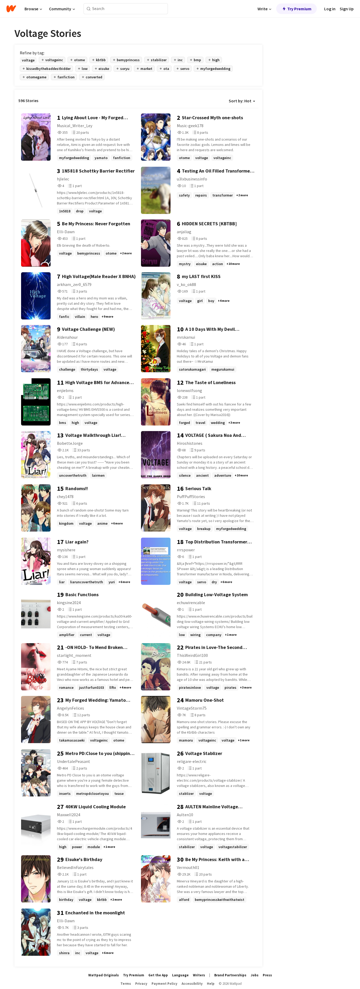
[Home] (11, 8)
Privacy (141, 983)
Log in (329, 8)
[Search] (89, 9)
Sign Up (347, 8)
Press (267, 975)
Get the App (158, 975)
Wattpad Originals (103, 975)
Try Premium (299, 8)
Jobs (255, 975)
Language (180, 975)
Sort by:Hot (240, 100)
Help (211, 983)
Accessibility (192, 983)
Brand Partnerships (230, 975)
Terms (125, 983)
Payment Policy (164, 983)
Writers (199, 975)
